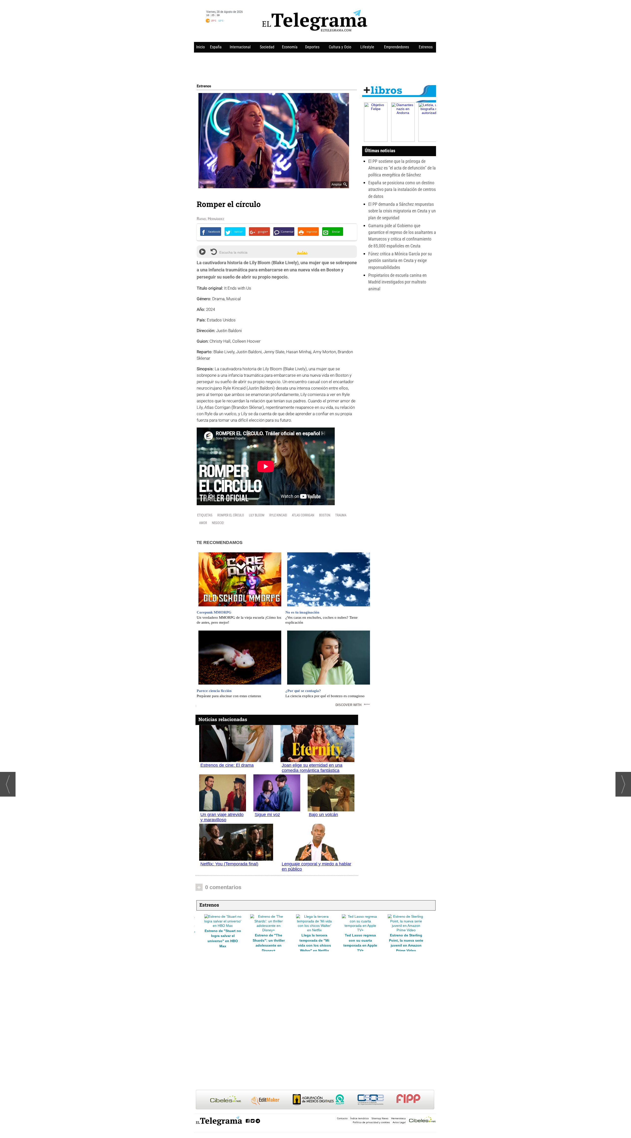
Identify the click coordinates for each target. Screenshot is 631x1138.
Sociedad (267, 47)
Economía (290, 47)
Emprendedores (396, 47)
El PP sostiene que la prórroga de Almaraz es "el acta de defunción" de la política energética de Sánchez (402, 168)
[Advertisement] (315, 67)
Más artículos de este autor (218, 220)
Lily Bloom (256, 515)
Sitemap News (379, 1118)
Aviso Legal (399, 1122)
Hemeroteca (398, 1118)
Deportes (312, 47)
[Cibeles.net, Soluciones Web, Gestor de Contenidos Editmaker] (422, 1120)
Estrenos (426, 47)
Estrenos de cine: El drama (227, 765)
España (216, 47)
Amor (203, 523)
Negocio (218, 523)
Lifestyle (367, 47)
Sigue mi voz (267, 814)
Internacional (240, 47)
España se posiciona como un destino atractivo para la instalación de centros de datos (402, 189)
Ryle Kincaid (278, 515)
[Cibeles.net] (315, 1100)
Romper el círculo (230, 515)
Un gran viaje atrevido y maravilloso (222, 817)
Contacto (342, 1118)
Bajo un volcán (323, 814)
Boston (324, 515)
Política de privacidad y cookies (371, 1122)
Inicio (200, 47)
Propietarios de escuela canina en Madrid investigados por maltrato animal (397, 282)
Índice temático (359, 1118)
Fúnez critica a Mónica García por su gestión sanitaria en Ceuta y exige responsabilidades (400, 260)
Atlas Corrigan (303, 515)
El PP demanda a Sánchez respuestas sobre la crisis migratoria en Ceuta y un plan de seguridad (402, 211)
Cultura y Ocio (340, 47)
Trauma (340, 515)
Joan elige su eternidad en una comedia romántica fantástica (312, 768)
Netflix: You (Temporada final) (229, 863)
